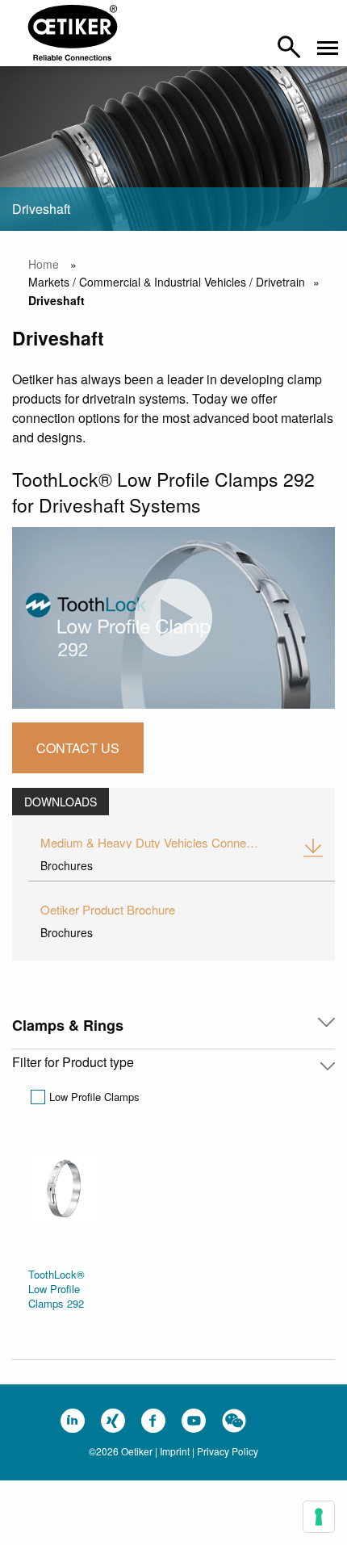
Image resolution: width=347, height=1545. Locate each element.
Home (43, 264)
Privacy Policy (227, 1451)
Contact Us (77, 748)
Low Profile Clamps (94, 1096)
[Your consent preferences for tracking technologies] (318, 1516)
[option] (63, 1236)
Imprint (175, 1451)
